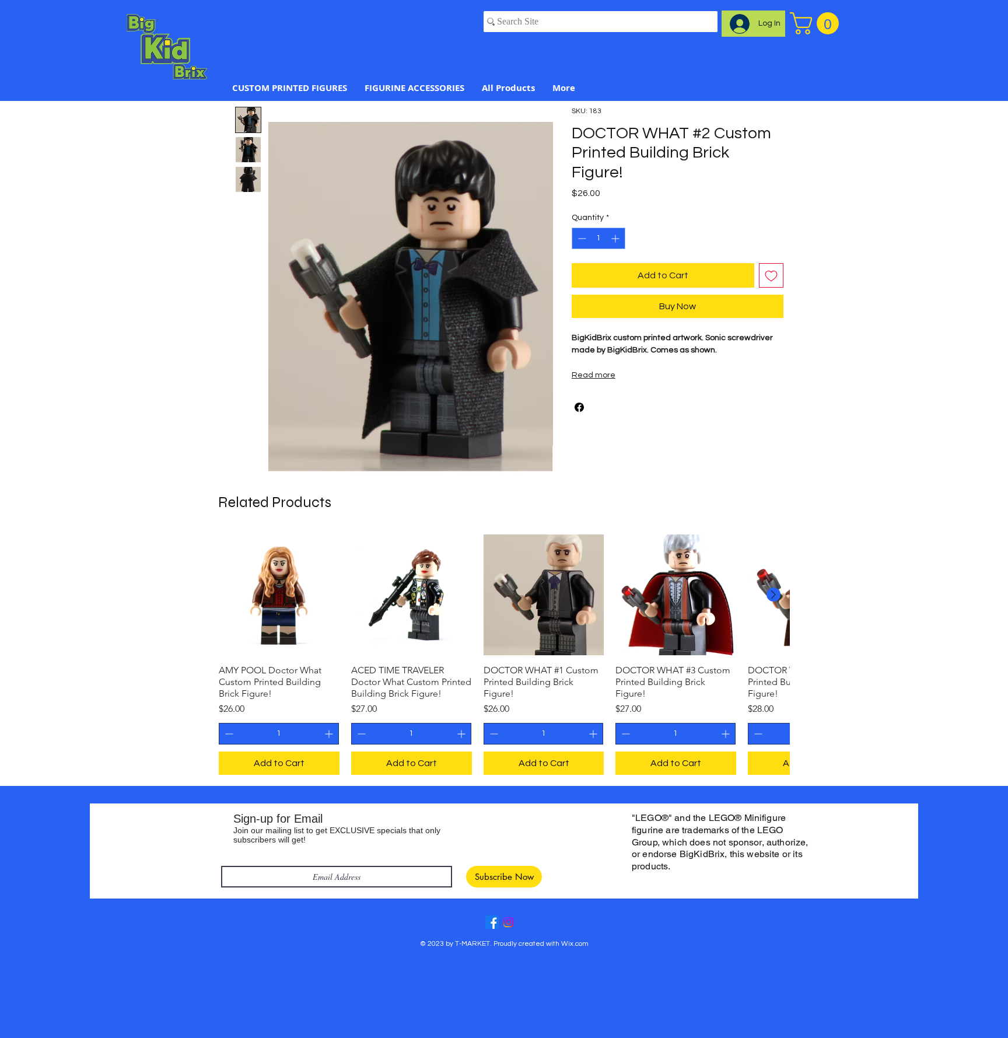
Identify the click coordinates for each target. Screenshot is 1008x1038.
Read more (593, 375)
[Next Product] (773, 595)
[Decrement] (580, 238)
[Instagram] (508, 922)
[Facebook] (492, 922)
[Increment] (616, 238)
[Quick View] (279, 594)
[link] (817, 23)
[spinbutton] (598, 238)
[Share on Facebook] (579, 407)
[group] (504, 654)
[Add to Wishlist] (771, 275)
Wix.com (575, 944)
